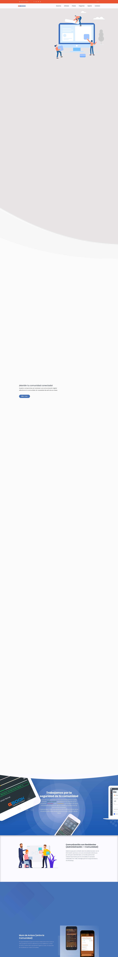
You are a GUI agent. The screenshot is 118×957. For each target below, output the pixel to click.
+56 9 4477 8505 (24, 1)
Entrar (98, 1)
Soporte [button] (90, 6)
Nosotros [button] (58, 6)
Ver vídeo (25, 396)
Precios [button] (74, 6)
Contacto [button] (97, 6)
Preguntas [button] (81, 6)
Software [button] (66, 6)
